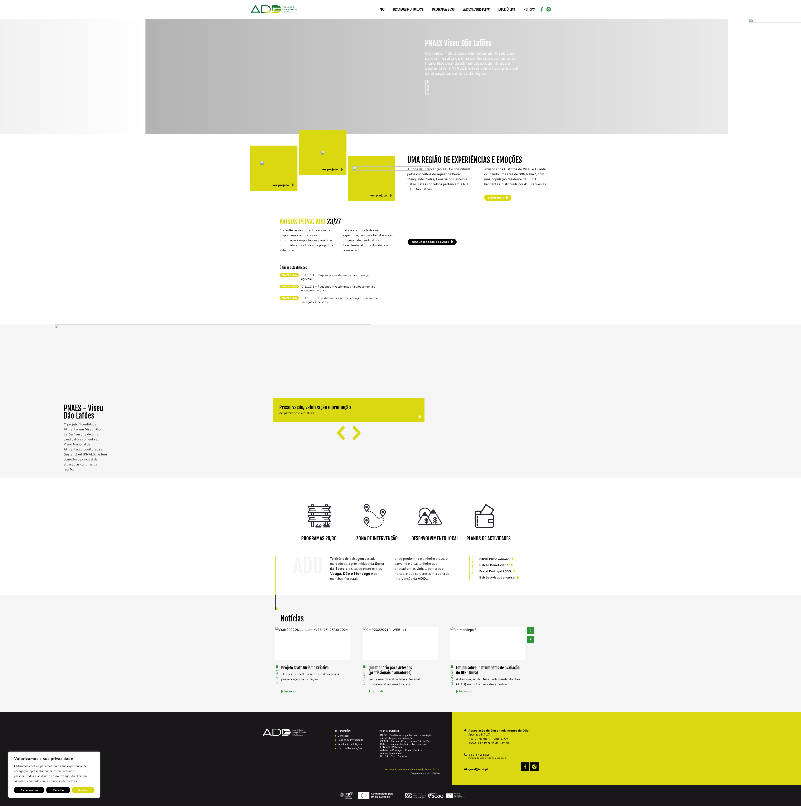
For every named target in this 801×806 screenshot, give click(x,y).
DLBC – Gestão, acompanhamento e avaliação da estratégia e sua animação (406, 737)
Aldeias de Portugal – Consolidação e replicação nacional (401, 752)
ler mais (290, 691)
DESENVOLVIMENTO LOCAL (434, 538)
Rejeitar (58, 790)
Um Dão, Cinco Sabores (393, 756)
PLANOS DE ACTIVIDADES (488, 538)
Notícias (529, 9)
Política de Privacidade (350, 740)
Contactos (344, 735)
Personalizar (29, 790)
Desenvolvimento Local (408, 9)
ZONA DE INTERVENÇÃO (377, 538)
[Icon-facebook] (542, 9)
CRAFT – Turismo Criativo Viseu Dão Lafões (405, 741)
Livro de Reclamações (350, 748)
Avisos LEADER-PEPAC (476, 9)
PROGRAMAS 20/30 (318, 538)
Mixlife (436, 773)
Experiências (506, 9)
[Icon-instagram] (549, 9)
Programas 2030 (443, 9)
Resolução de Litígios (350, 744)
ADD (382, 9)
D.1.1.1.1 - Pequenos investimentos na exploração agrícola (335, 277)
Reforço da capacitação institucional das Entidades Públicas (403, 746)
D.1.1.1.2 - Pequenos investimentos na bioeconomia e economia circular (338, 288)
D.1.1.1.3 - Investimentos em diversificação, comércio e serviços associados (339, 300)
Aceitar (83, 790)
